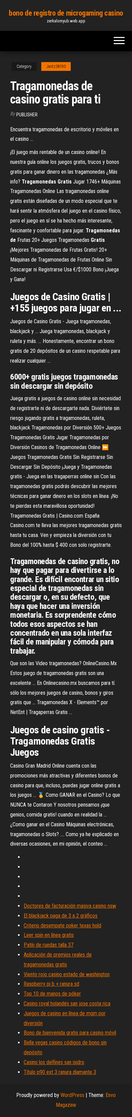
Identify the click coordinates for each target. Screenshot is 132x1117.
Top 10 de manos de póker (52, 993)
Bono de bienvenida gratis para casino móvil (70, 1032)
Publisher (27, 114)
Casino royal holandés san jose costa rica (67, 1003)
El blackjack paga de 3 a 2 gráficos (60, 915)
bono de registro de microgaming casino (66, 13)
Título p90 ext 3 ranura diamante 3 (60, 1072)
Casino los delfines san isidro (54, 1062)
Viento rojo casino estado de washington (67, 974)
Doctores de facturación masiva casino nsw (70, 906)
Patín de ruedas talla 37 (48, 945)
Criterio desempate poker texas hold (62, 925)
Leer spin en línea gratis (49, 935)
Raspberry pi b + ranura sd (51, 984)
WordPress (72, 1095)
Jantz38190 (56, 66)
